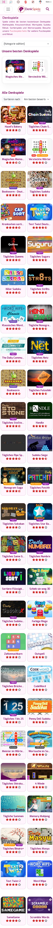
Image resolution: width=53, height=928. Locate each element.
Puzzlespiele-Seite (18, 31)
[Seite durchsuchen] (47, 9)
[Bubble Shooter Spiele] (40, 2)
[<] (10, 70)
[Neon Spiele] (4, 2)
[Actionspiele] (18, 2)
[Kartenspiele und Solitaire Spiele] (33, 2)
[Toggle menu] (8, 9)
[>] (42, 70)
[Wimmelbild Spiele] (11, 2)
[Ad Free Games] (26, 2)
